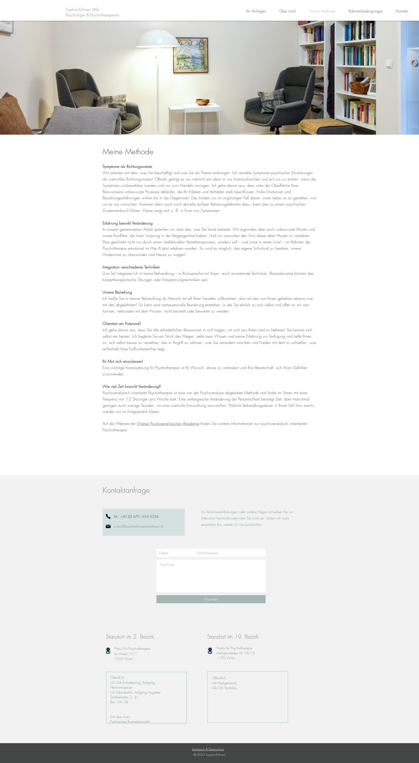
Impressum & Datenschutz (208, 749)
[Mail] (108, 526)
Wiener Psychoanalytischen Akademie (168, 423)
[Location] (210, 650)
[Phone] (108, 516)
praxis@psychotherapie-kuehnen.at (138, 526)
